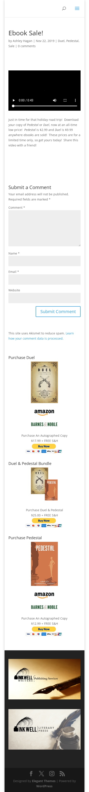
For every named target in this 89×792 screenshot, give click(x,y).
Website (14, 290)
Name (14, 253)
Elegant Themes (44, 781)
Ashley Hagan (22, 41)
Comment (16, 207)
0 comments (27, 46)
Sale (11, 46)
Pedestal (72, 41)
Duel (61, 41)
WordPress (44, 786)
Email (13, 272)
